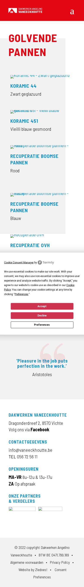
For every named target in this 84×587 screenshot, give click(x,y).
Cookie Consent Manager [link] (19, 262)
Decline (42, 315)
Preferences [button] (21, 294)
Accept (42, 306)
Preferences (42, 324)
